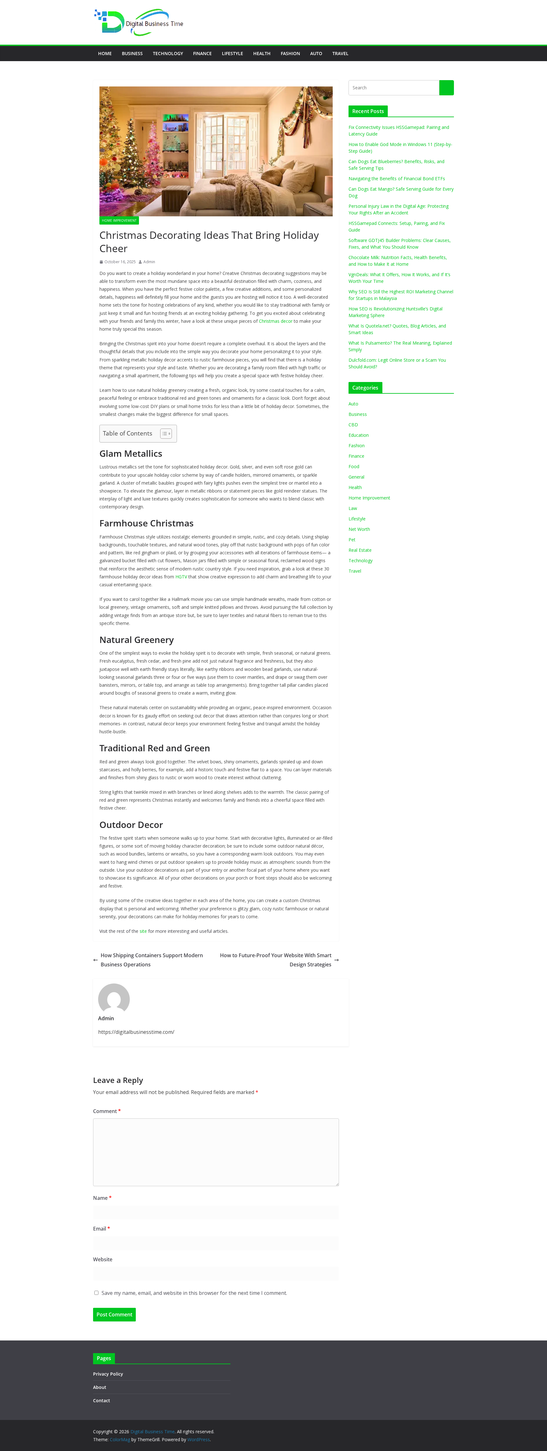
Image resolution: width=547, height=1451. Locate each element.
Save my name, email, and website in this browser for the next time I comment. (194, 1292)
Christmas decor (275, 321)
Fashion (290, 53)
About (99, 1387)
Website (102, 1259)
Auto (316, 53)
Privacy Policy (108, 1374)
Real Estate (360, 550)
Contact (101, 1400)
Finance (202, 53)
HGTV (181, 577)
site (143, 931)
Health (262, 53)
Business (132, 53)
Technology (168, 53)
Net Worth (359, 529)
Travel (340, 53)
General (356, 477)
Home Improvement (119, 220)
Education (359, 435)
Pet (352, 540)
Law (353, 508)
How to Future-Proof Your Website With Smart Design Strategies (275, 960)
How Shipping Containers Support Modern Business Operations (152, 960)
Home (105, 53)
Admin (149, 261)
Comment (107, 1111)
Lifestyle (232, 53)
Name (102, 1197)
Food (354, 466)
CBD (353, 425)
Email (101, 1228)
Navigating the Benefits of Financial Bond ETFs (397, 178)
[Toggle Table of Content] (162, 433)
